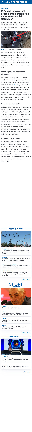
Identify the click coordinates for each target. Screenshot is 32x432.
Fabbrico (16, 85)
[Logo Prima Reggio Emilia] (16, 2)
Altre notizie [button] (25, 279)
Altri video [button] (26, 372)
